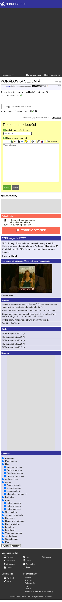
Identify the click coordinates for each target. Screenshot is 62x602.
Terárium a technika (14, 515)
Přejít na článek (9, 256)
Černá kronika (11, 539)
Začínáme (9, 458)
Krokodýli (9, 497)
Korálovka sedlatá (15, 473)
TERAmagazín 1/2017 (14, 238)
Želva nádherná (14, 509)
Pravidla (28, 577)
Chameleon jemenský (17, 494)
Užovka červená (14, 467)
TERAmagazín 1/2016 (12, 340)
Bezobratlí (10, 518)
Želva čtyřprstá (14, 506)
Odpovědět (56, 118)
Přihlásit (45, 75)
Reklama (28, 580)
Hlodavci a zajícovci (14, 521)
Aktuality (5, 300)
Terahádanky (11, 536)
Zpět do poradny (9, 196)
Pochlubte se (11, 461)
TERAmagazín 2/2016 (12, 337)
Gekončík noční (14, 488)
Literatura (9, 527)
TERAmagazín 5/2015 (12, 344)
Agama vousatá (14, 485)
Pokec (8, 542)
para (8, 86)
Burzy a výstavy (12, 524)
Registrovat (55, 75)
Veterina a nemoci (13, 533)
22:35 (44, 86)
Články (4, 329)
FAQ (26, 586)
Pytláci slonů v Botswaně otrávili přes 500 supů (24, 320)
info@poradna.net (39, 597)
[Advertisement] (31, 41)
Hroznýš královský (15, 476)
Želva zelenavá (14, 503)
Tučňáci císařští (9, 323)
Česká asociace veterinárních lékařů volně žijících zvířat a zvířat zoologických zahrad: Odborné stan (29, 315)
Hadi (7, 464)
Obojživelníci (11, 512)
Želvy (7, 500)
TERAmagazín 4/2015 (12, 347)
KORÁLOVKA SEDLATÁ (20, 81)
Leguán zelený (13, 491)
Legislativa (10, 530)
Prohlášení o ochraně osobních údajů (39, 592)
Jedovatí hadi (11, 479)
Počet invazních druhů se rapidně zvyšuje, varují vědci (27, 310)
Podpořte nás (7, 216)
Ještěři (8, 482)
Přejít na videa (7, 295)
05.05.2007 (37, 86)
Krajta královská (14, 470)
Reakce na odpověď (19, 125)
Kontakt (28, 589)
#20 (59, 86)
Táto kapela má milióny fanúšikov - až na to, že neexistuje (25, 261)
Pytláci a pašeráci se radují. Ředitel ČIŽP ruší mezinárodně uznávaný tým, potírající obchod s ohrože (29, 306)
